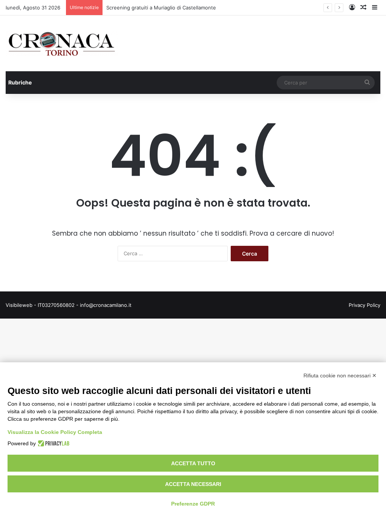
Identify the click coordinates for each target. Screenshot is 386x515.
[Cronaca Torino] (62, 43)
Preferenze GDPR (193, 504)
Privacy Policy (364, 305)
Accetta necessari (193, 484)
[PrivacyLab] (52, 443)
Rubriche (20, 82)
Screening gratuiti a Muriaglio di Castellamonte (161, 8)
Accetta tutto (193, 463)
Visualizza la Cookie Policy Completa (55, 432)
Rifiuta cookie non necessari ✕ (340, 375)
